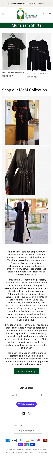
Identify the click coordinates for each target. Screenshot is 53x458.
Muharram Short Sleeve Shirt (13, 72)
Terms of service (41, 452)
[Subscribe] (41, 395)
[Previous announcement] (3, 3)
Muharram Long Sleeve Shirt (37, 73)
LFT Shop (15, 449)
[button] (3, 15)
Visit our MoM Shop (26, 371)
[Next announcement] (50, 3)
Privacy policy (29, 452)
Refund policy (17, 452)
